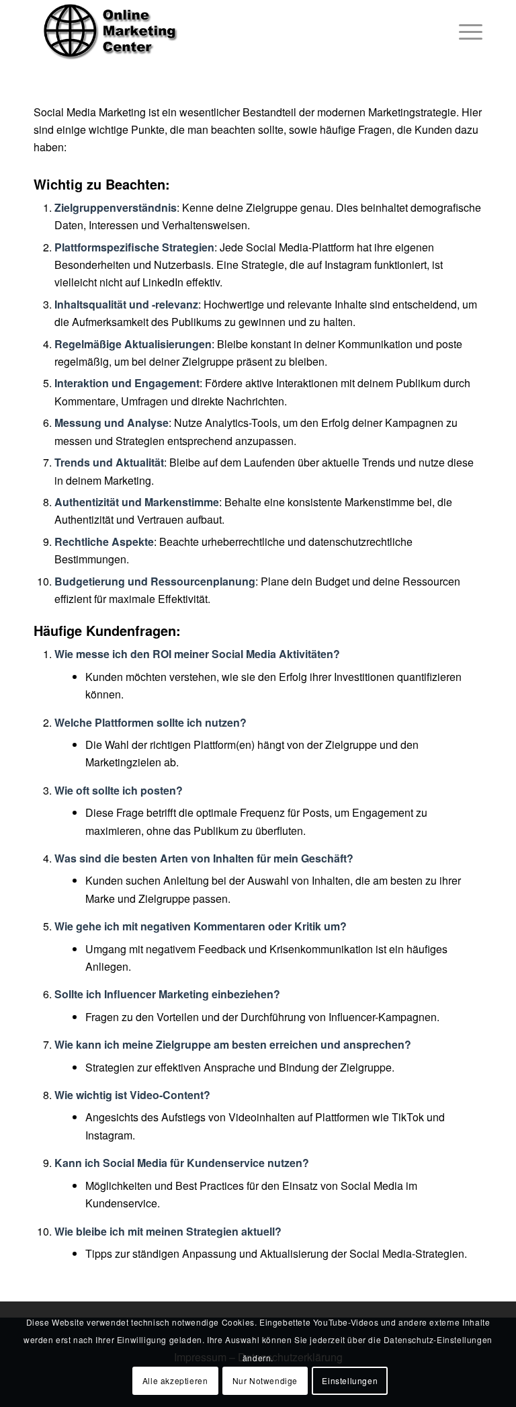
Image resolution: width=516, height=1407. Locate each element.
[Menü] (463, 30)
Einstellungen (350, 1380)
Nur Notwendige (265, 1380)
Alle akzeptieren (175, 1380)
